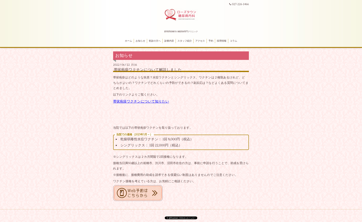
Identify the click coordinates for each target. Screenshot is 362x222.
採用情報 (221, 40)
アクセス (200, 40)
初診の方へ (155, 40)
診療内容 (169, 40)
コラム (233, 40)
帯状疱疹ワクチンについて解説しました (148, 69)
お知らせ (140, 40)
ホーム (128, 40)
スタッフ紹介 (184, 40)
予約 (210, 40)
